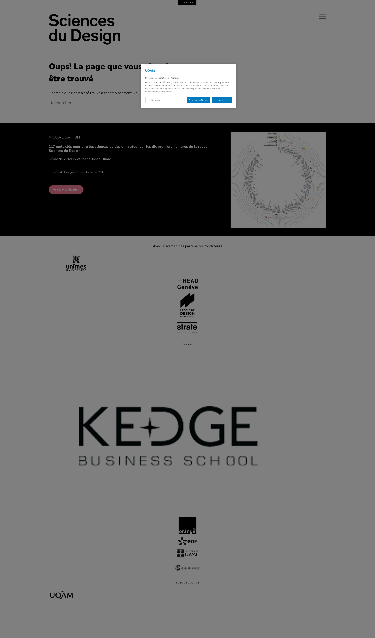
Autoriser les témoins (199, 100)
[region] (188, 86)
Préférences (155, 100)
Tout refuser (222, 100)
